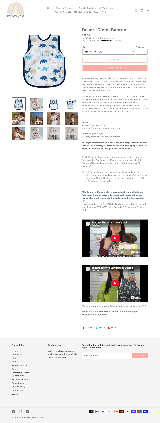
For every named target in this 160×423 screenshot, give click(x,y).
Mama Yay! (23, 417)
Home (15, 351)
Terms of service (20, 379)
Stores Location (20, 365)
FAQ (14, 362)
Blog (14, 358)
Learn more (117, 40)
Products (16, 354)
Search (15, 394)
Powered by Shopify (35, 417)
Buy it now (115, 68)
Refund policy (18, 383)
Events (15, 369)
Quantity (140, 47)
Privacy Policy (18, 386)
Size (84, 47)
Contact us (17, 390)
